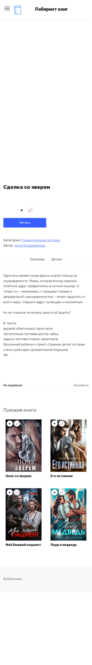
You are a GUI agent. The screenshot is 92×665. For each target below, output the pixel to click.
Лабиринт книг (51, 9)
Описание (37, 259)
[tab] (37, 259)
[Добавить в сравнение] (30, 210)
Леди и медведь (63, 545)
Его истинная (61, 476)
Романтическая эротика (40, 240)
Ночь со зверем (18, 476)
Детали (56, 259)
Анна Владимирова (30, 246)
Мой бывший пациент (23, 545)
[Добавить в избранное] (21, 210)
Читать (24, 223)
